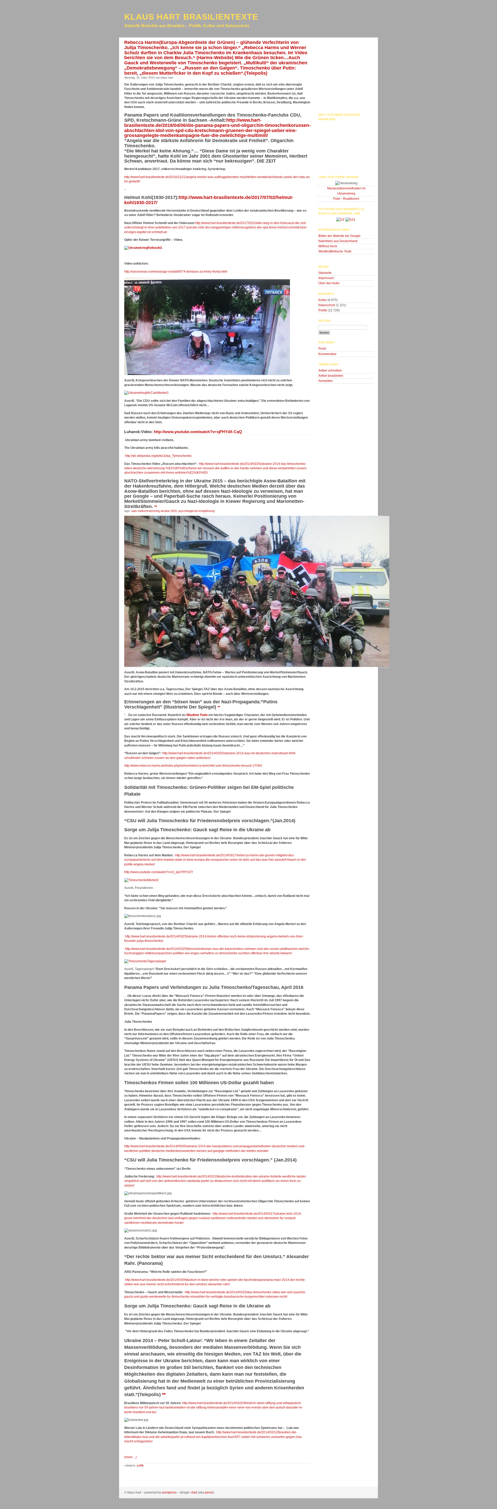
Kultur (322, 300)
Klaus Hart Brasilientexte (191, 16)
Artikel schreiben (330, 370)
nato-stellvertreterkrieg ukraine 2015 (154, 510)
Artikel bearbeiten (330, 376)
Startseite (325, 273)
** (155, 507)
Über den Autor (329, 283)
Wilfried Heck (327, 246)
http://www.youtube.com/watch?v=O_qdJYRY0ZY (158, 872)
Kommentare (327, 354)
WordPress (169, 1492)
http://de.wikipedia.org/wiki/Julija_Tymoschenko (158, 456)
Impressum (326, 278)
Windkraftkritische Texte (335, 251)
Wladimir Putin (197, 715)
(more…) (130, 1457)
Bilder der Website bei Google (339, 236)
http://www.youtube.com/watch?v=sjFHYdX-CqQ (197, 431)
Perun (209, 1492)
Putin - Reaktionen (346, 199)
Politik (140, 1465)
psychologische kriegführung (196, 510)
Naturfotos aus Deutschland (337, 241)
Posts (322, 348)
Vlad (194, 1492)
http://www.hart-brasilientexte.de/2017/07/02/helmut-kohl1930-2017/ (208, 200)
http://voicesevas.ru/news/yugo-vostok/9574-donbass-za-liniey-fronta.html (175, 271)
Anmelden (325, 381)
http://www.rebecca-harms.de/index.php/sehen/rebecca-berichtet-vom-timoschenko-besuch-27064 (193, 765)
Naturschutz (326, 305)
